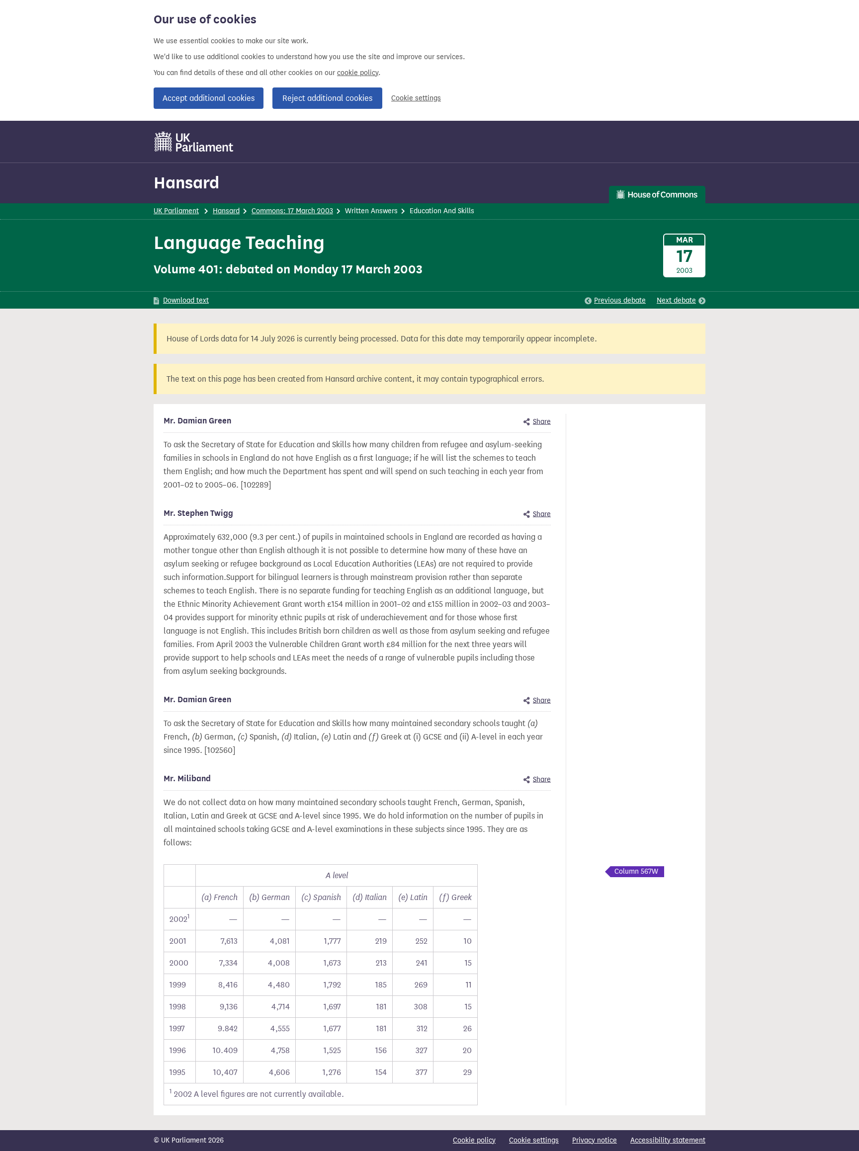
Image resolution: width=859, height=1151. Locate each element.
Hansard (186, 182)
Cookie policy (474, 1140)
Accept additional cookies (209, 98)
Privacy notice (594, 1140)
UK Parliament (176, 211)
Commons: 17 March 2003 (292, 211)
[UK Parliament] (194, 142)
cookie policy (357, 73)
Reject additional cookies (327, 98)
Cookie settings (416, 98)
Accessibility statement (667, 1140)
